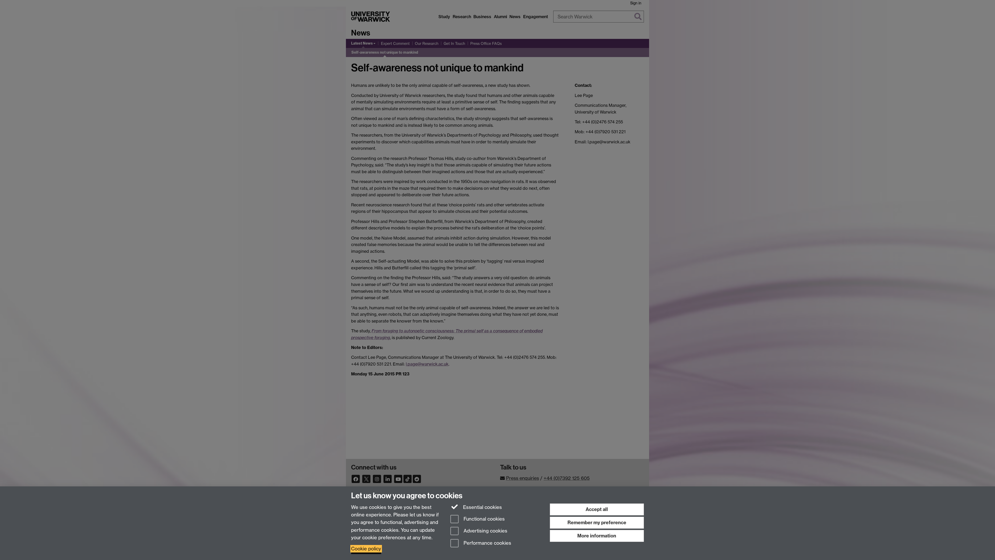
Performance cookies (486, 543)
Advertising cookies (484, 531)
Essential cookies (482, 507)
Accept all (597, 509)
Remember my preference (596, 523)
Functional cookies (483, 519)
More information (596, 536)
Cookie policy (366, 549)
